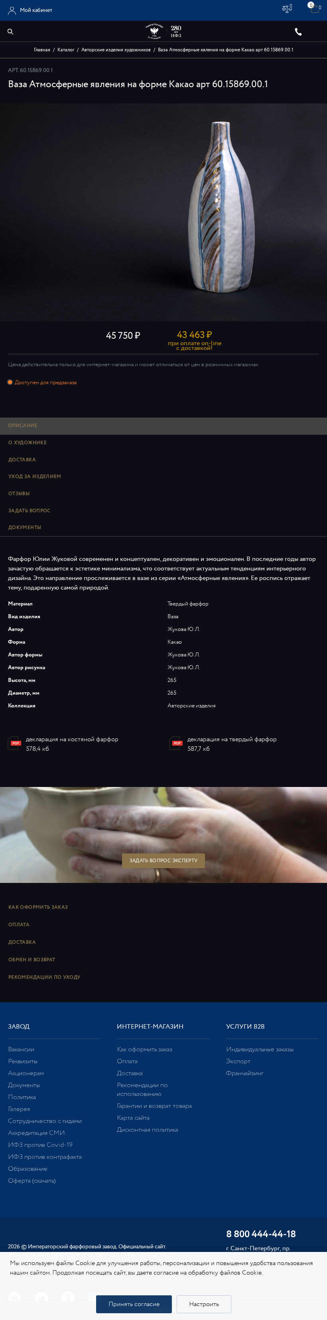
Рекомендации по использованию (142, 1090)
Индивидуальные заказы (260, 1049)
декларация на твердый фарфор (232, 739)
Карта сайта (133, 1118)
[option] (163, 212)
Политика (22, 1097)
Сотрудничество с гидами (45, 1121)
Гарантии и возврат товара (154, 1106)
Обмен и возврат (31, 960)
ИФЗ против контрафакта (45, 1157)
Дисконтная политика (147, 1129)
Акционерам (26, 1073)
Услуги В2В (245, 1026)
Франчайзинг (244, 1073)
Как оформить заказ (38, 907)
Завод (19, 1026)
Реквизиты (22, 1061)
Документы (24, 1085)
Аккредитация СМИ (36, 1133)
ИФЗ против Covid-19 (40, 1145)
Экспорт (238, 1061)
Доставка (22, 942)
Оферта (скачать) (31, 1180)
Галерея (19, 1109)
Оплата (19, 925)
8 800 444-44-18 (261, 1235)
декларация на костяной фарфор (72, 739)
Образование (27, 1169)
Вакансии (21, 1049)
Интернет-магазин (150, 1026)
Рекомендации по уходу (44, 977)
